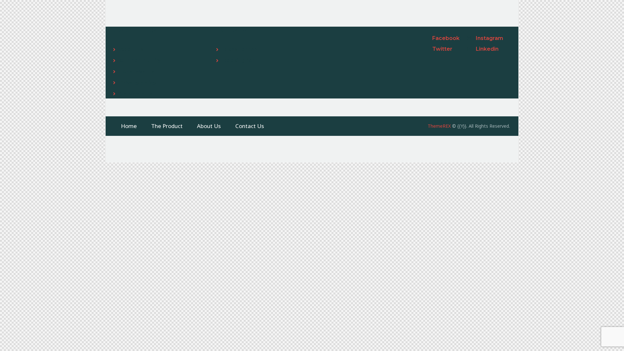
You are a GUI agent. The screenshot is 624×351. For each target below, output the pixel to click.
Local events (137, 72)
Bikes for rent (241, 49)
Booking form (241, 61)
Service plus (136, 94)
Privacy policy (138, 83)
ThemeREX (439, 126)
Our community (140, 61)
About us (132, 49)
